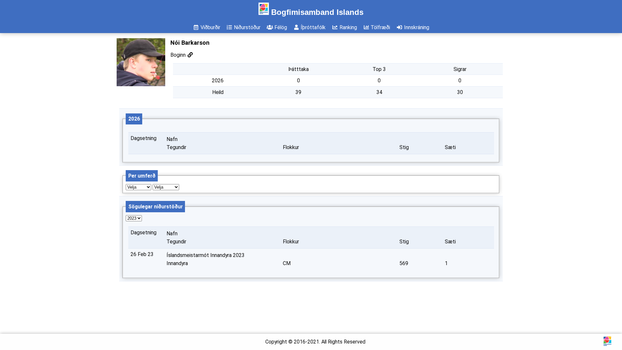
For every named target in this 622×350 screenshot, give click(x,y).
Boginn (178, 55)
